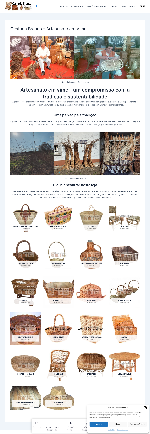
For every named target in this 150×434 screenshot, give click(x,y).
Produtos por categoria (70, 6)
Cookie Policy (111, 429)
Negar (118, 424)
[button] (145, 408)
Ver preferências (137, 424)
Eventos (113, 6)
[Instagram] (144, 6)
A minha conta (126, 6)
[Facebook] (141, 6)
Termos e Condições (122, 429)
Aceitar (99, 424)
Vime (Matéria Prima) (96, 6)
